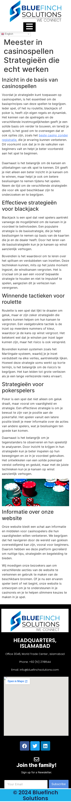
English (8, 33)
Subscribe (58, 784)
